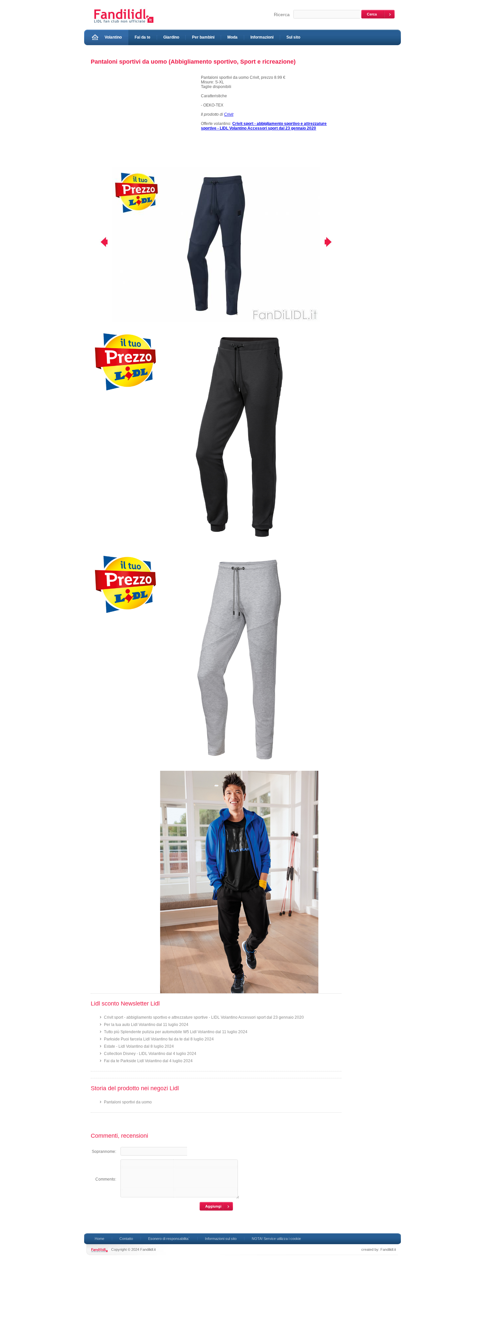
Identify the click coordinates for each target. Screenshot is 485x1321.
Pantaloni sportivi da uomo (128, 1102)
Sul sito (293, 37)
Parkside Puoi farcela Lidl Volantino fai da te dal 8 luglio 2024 (159, 1039)
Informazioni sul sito (221, 1239)
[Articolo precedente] (100, 242)
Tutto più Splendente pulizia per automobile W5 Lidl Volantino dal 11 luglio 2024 (175, 1032)
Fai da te (142, 37)
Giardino (171, 37)
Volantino (113, 37)
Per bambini (203, 37)
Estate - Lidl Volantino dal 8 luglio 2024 (139, 1046)
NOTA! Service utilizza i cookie (276, 1239)
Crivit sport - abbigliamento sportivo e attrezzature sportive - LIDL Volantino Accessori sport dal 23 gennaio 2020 (204, 1017)
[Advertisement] (142, 121)
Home (99, 1239)
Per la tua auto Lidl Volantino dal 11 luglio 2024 (146, 1024)
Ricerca (282, 14)
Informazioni (262, 37)
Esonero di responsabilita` (169, 1239)
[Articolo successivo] (332, 242)
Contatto (126, 1239)
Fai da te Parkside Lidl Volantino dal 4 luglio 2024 (148, 1061)
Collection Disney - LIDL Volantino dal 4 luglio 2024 (150, 1053)
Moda (232, 37)
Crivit (228, 114)
